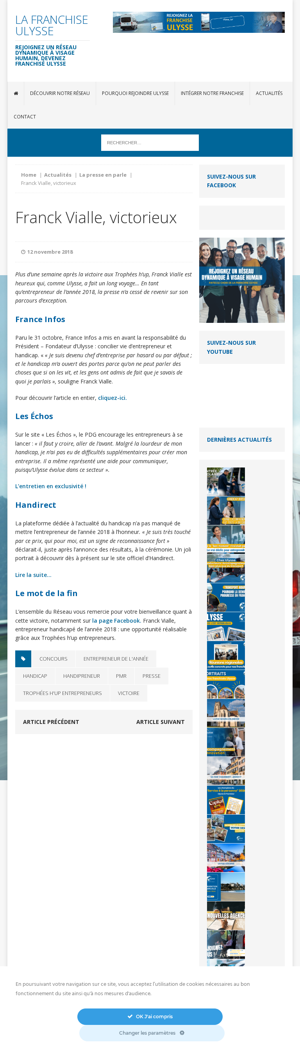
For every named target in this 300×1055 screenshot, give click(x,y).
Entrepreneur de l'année (116, 658)
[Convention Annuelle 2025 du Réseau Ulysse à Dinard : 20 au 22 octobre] (226, 886)
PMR (121, 675)
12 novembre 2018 (50, 251)
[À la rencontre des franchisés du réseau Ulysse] (226, 684)
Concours (53, 658)
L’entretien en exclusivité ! (50, 486)
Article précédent (51, 721)
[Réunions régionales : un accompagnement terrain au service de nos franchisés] (226, 655)
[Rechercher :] (150, 142)
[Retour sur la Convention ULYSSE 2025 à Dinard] (226, 829)
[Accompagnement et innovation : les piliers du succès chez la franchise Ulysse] (226, 742)
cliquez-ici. (112, 397)
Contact (25, 116)
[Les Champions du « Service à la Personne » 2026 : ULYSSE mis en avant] (226, 800)
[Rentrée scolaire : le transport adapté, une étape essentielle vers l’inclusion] (226, 481)
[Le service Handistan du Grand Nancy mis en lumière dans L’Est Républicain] (226, 626)
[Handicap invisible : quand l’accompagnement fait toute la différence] (226, 510)
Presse (152, 675)
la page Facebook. (116, 620)
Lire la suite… (33, 575)
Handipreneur (81, 675)
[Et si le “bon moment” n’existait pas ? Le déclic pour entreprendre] (226, 539)
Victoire (128, 693)
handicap (35, 675)
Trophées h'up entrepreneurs (62, 693)
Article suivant (160, 721)
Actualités (269, 93)
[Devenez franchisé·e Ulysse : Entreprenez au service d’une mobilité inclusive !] (226, 944)
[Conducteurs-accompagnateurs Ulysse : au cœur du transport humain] (226, 568)
